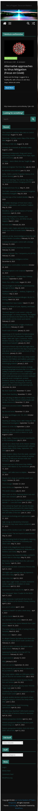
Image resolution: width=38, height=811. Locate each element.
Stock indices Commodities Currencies (15, 265)
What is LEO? (6, 635)
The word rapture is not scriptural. (13, 271)
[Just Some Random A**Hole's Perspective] (19, 11)
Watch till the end (8, 487)
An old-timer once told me (11, 170)
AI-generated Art (8, 658)
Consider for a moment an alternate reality (16, 147)
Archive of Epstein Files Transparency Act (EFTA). (19, 253)
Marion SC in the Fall (9, 427)
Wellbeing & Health (10, 58)
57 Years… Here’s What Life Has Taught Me (17, 161)
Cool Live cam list (8, 665)
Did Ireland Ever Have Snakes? (12, 303)
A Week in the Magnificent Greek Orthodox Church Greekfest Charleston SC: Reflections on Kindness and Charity (18, 549)
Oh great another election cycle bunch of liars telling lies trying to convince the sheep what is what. (18, 699)
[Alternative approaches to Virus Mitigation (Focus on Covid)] (19, 48)
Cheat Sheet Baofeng (9, 394)
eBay (4, 661)
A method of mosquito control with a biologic (17, 242)
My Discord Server (8, 411)
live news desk (7, 225)
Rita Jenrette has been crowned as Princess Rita (18, 567)
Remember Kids (7, 578)
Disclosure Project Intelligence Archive (15, 259)
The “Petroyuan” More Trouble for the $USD (17, 593)
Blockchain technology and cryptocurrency (16, 516)
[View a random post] (33, 23)
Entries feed (6, 771)
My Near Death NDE (9, 391)
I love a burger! (7, 484)
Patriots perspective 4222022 (12, 719)
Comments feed (7, 774)
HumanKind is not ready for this (13, 590)
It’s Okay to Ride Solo (9, 144)
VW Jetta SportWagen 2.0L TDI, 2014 (14, 415)
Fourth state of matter (10, 330)
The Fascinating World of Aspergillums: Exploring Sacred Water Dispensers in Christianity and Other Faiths (18, 541)
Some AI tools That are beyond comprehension (18, 533)
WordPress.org (7, 778)
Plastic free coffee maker (10, 282)
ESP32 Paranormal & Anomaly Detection (16, 248)
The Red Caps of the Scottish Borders (15, 197)
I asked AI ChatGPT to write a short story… (16, 611)
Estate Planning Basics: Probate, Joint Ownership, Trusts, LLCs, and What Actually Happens (17, 219)
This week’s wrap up (9, 491)
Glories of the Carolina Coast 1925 (14, 530)
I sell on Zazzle (7, 616)
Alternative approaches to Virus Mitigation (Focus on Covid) (18, 69)
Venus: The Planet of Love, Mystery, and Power (18, 306)
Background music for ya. (11, 188)
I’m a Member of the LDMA (11, 620)
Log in (4, 767)
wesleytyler (22, 62)
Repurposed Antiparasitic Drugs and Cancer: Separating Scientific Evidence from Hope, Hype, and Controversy (18, 155)
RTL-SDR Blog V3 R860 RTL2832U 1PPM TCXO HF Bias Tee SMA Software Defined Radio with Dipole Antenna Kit (18, 400)
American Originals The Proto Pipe (14, 167)
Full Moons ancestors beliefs (12, 406)
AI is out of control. (8, 607)
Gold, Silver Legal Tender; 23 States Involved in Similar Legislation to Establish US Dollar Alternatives (18, 584)
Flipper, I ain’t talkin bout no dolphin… (15, 472)
